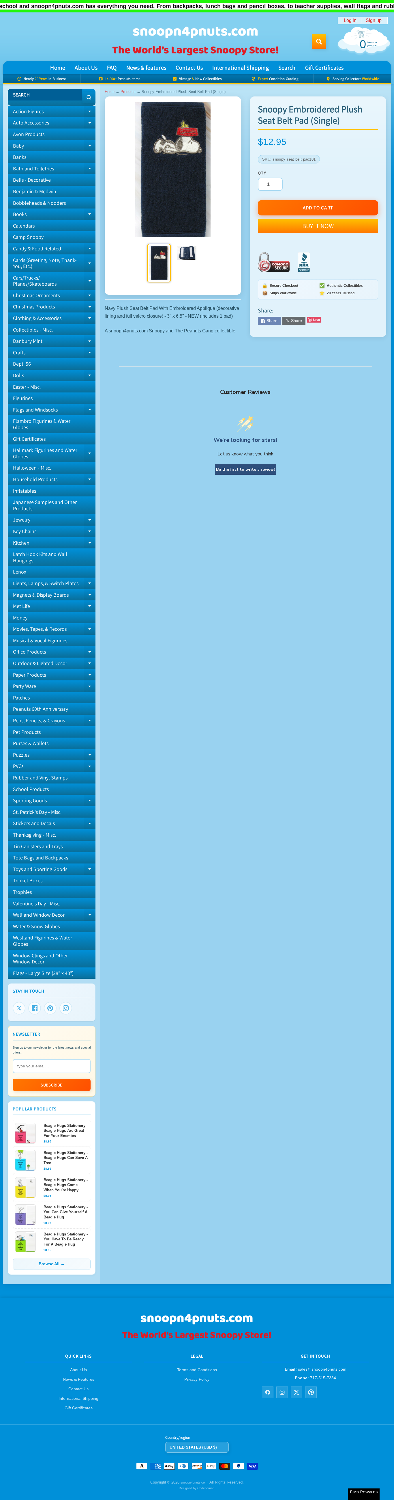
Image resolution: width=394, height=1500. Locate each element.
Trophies (22, 892)
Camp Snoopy (28, 237)
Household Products (54, 480)
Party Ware (54, 687)
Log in (350, 20)
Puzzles (54, 756)
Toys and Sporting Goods (54, 870)
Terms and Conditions (197, 1369)
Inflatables (24, 490)
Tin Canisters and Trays (38, 846)
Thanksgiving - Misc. (34, 834)
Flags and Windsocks (54, 411)
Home (57, 67)
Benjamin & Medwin (34, 191)
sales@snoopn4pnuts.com (322, 1369)
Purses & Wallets (30, 743)
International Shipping (240, 67)
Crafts (54, 353)
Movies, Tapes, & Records (54, 630)
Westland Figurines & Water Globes (42, 940)
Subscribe (52, 1085)
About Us (86, 67)
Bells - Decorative (32, 179)
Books (54, 215)
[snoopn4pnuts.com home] (197, 1339)
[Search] (88, 97)
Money (20, 617)
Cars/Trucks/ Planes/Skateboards (54, 281)
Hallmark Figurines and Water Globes (54, 453)
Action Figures (54, 112)
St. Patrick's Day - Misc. (37, 812)
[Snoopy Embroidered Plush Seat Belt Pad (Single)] (159, 263)
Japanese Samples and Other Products (45, 505)
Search (287, 67)
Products (128, 92)
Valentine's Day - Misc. (36, 903)
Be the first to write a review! (245, 469)
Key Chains (54, 532)
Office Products (54, 653)
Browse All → (52, 1264)
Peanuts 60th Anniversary (40, 709)
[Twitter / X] (296, 1392)
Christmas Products (54, 307)
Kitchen (54, 544)
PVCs (54, 767)
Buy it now (318, 226)
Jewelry (54, 521)
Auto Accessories (54, 124)
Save (316, 319)
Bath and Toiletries (54, 169)
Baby (54, 147)
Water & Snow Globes (36, 926)
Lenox (19, 571)
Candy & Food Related (54, 249)
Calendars (24, 225)
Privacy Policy (196, 1379)
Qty (262, 173)
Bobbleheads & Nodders (39, 203)
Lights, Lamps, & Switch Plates (54, 584)
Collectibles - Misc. (33, 329)
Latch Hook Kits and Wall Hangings (40, 557)
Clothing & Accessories (54, 319)
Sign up (374, 20)
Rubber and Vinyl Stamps (40, 777)
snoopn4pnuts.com (194, 1482)
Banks (19, 157)
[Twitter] (19, 1008)
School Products (31, 789)
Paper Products (54, 676)
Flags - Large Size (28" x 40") (43, 973)
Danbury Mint (54, 342)
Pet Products (27, 732)
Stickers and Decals (54, 824)
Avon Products (28, 134)
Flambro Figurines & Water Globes (41, 424)
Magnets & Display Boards (54, 596)
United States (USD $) (193, 1447)
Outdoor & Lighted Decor (54, 664)
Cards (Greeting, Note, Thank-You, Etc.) (54, 263)
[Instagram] (65, 1008)
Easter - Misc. (27, 387)
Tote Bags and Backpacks (40, 857)
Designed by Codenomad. (197, 1488)
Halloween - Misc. (32, 467)
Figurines (23, 398)
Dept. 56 (22, 363)
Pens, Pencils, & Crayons (54, 721)
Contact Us (189, 67)
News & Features (78, 1379)
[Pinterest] (50, 1008)
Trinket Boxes (27, 880)
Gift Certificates (324, 67)
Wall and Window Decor (54, 916)
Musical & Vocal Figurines (40, 640)
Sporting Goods (54, 801)
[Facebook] (34, 1008)
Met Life (54, 607)
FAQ (112, 67)
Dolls (54, 376)
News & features (146, 67)
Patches (21, 697)
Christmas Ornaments (54, 296)
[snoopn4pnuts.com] (195, 42)
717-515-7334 (323, 1378)
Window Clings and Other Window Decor (40, 958)
